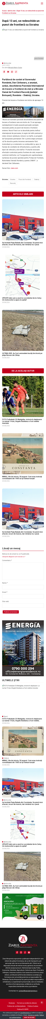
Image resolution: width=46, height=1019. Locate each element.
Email (4, 592)
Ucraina (12, 179)
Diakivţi (36, 179)
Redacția (12, 1003)
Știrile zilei (11, 11)
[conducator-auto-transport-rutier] (23, 920)
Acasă (4, 11)
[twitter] (25, 952)
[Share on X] (16, 71)
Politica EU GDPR (22, 1009)
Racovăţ (13, 183)
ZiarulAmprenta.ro (25, 1013)
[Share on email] (8, 71)
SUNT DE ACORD (29, 1017)
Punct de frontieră (25, 179)
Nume (5, 583)
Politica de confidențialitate (16, 1006)
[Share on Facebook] (4, 71)
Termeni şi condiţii (33, 1015)
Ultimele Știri (10, 680)
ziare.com (14, 168)
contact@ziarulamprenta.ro (28, 991)
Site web (5, 601)
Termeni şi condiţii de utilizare (27, 1003)
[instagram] (21, 952)
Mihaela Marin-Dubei (15, 67)
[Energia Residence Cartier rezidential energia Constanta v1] (23, 676)
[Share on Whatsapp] (12, 71)
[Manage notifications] (42, 1002)
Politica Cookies (33, 1006)
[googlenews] (28, 952)
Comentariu (7, 560)
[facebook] (17, 952)
